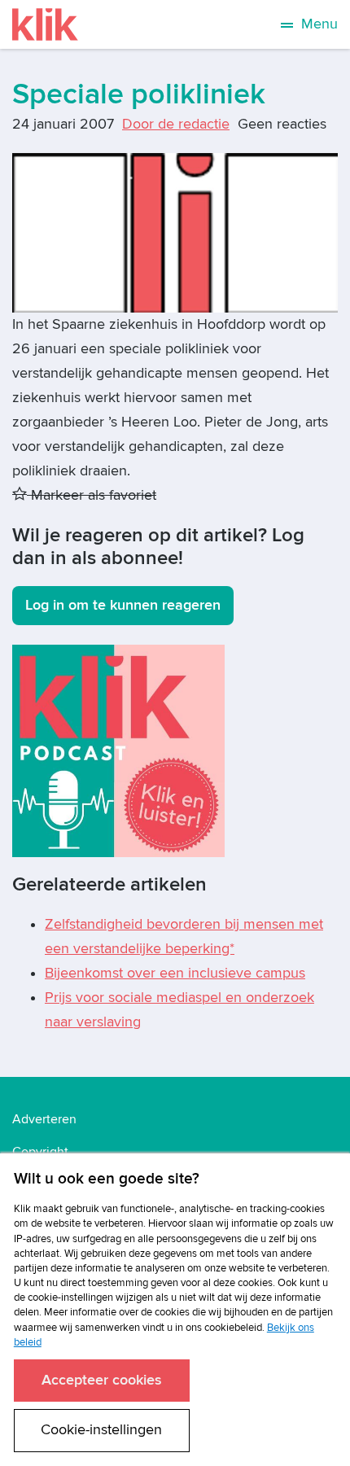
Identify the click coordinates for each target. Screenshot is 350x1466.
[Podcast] (118, 750)
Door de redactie (176, 124)
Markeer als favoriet (91, 495)
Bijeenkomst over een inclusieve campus (175, 973)
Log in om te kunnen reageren (123, 605)
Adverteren (44, 1119)
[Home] (45, 24)
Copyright (40, 1152)
